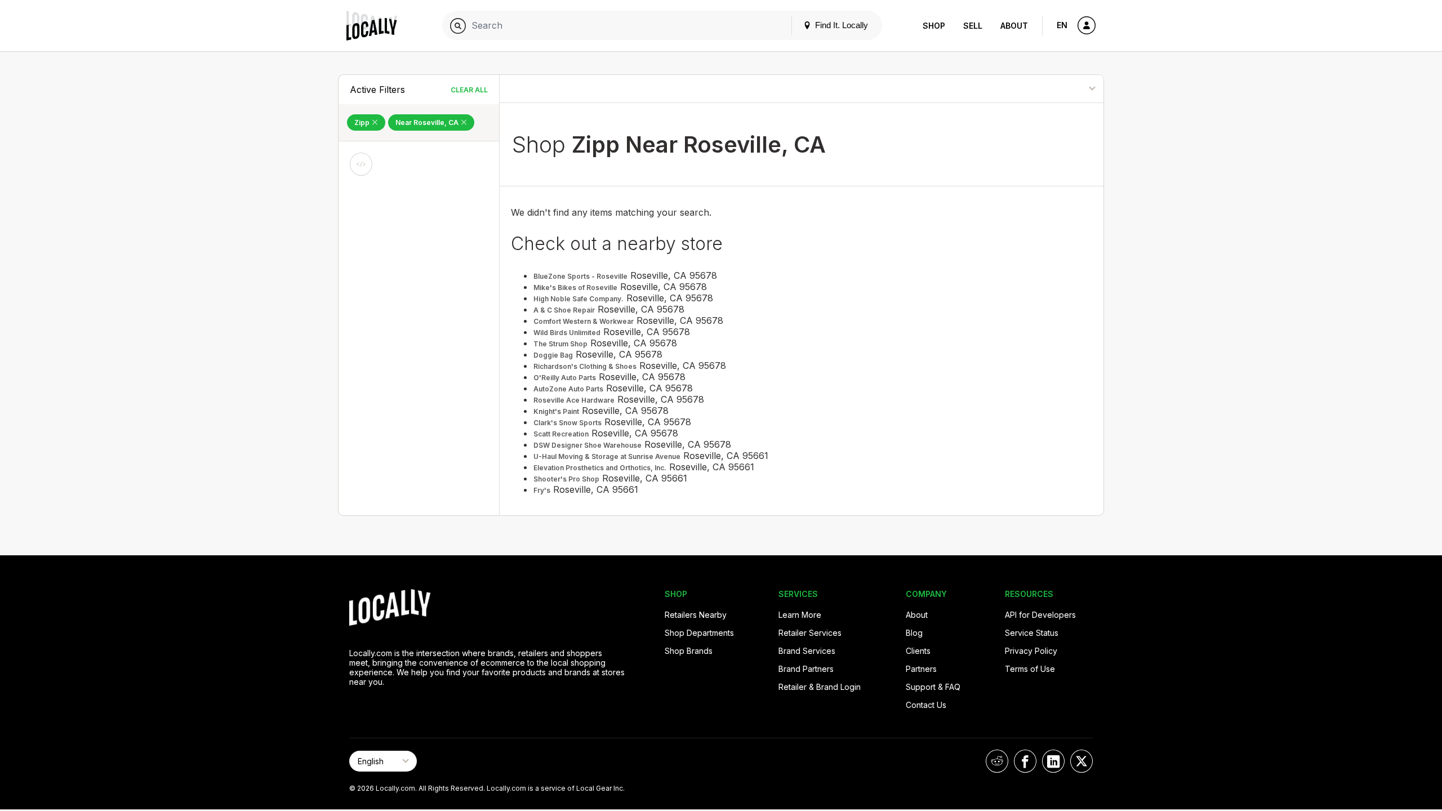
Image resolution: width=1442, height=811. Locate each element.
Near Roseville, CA (427, 122)
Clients (918, 651)
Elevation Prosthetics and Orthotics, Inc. (599, 468)
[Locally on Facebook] (1025, 761)
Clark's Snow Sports (567, 422)
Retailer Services (810, 633)
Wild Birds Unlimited (566, 332)
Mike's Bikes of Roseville (575, 287)
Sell (972, 25)
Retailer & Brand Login (819, 687)
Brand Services (806, 651)
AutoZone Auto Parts (568, 389)
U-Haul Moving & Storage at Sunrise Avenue (606, 456)
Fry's (541, 490)
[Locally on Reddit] (997, 761)
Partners (921, 669)
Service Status (1031, 633)
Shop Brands (689, 651)
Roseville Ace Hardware (574, 400)
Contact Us (926, 705)
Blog (914, 633)
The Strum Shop (560, 344)
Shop (934, 25)
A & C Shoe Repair (564, 310)
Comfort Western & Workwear (583, 321)
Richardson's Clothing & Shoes (585, 366)
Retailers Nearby (696, 615)
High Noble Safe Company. (578, 299)
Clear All (469, 90)
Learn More (799, 615)
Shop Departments (699, 633)
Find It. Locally (840, 25)
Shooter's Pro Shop (566, 479)
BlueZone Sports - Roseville (580, 276)
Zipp (362, 122)
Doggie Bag (553, 355)
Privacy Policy (1031, 651)
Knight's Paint (556, 411)
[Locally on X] (1081, 761)
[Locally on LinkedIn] (1053, 761)
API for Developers (1040, 615)
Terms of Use (1030, 669)
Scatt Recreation (561, 434)
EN (1062, 25)
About (1014, 25)
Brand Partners (806, 669)
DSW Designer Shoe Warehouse (587, 445)
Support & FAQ (933, 687)
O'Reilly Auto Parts (564, 377)
